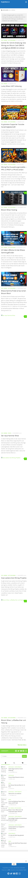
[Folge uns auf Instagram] (26, 751)
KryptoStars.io (5, 2)
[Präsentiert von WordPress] (9, 869)
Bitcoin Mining (12, 40)
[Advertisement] (14, 6)
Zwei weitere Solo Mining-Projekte (13, 578)
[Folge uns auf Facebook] (23, 751)
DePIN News (11, 767)
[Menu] (26, 2)
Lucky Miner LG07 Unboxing (11, 86)
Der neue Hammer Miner (10, 436)
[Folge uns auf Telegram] (16, 751)
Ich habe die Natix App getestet (16, 835)
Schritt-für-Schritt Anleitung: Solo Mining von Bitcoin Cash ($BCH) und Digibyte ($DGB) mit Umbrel (13, 45)
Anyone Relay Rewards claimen (16, 777)
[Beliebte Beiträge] (5, 763)
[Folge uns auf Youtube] (21, 751)
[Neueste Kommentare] (14, 763)
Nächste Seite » (22, 745)
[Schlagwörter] (22, 763)
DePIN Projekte (18, 767)
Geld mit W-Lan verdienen (14, 793)
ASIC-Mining (4, 40)
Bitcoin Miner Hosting (9, 210)
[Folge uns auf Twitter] (18, 751)
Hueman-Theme (22, 870)
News (9, 433)
